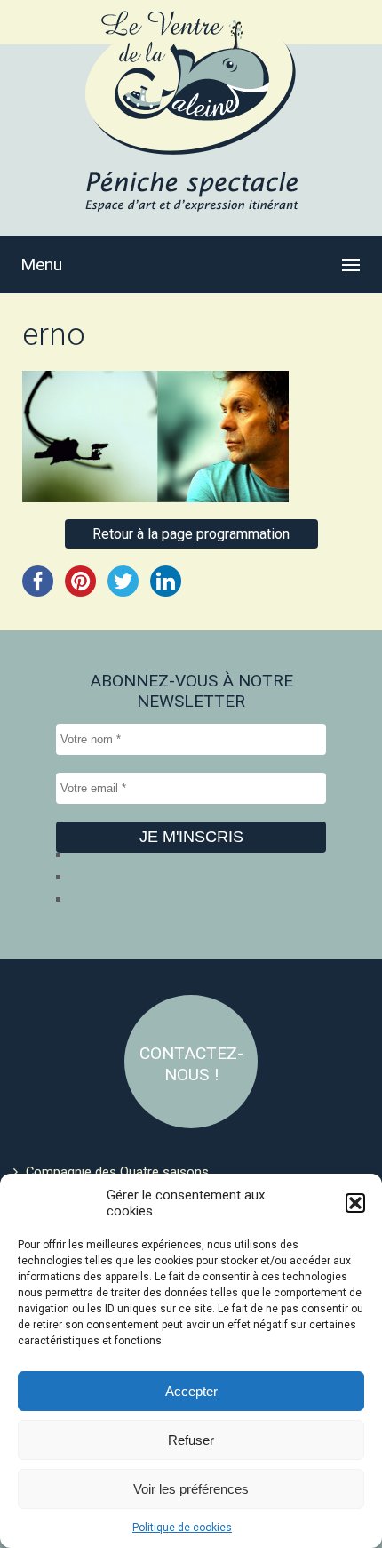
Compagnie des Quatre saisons (117, 1172)
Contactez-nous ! (191, 1064)
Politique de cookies (182, 1527)
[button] (355, 1203)
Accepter (191, 1391)
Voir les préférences (191, 1488)
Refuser (191, 1440)
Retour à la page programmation (191, 533)
